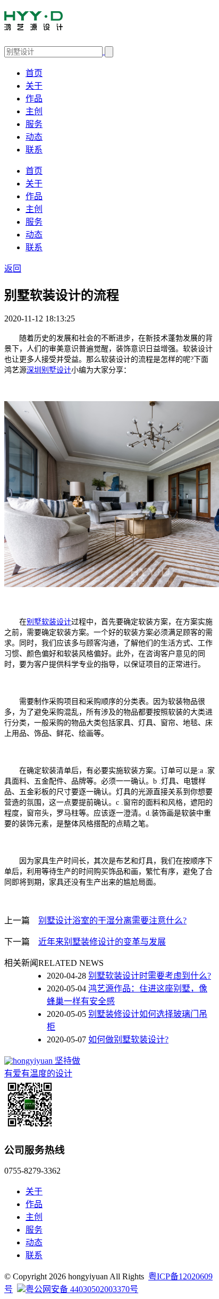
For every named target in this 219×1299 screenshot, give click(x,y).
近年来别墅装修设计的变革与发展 (102, 941)
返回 (12, 268)
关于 (34, 85)
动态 (34, 136)
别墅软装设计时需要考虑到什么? (149, 975)
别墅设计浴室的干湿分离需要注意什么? (112, 920)
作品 (34, 98)
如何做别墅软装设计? (128, 1039)
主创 (34, 111)
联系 (34, 149)
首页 (34, 73)
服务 (34, 124)
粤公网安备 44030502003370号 (82, 1289)
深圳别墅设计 (49, 370)
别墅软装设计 (49, 622)
